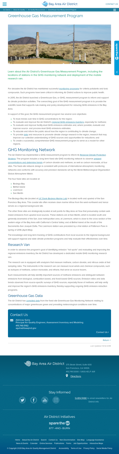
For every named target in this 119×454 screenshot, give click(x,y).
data (26, 134)
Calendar (34, 443)
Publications (59, 443)
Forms (68, 443)
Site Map (80, 439)
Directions (76, 376)
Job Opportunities (80, 443)
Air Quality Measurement (36, 10)
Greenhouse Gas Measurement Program (62, 10)
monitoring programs (69, 88)
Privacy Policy (88, 448)
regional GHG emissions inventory (68, 122)
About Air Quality (19, 10)
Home (17, 439)
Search (44, 439)
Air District (6, 10)
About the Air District (30, 439)
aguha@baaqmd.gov (26, 328)
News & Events (22, 443)
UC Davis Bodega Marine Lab (53, 198)
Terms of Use (76, 448)
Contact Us (112, 4)
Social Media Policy (104, 448)
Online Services (46, 443)
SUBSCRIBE (81, 398)
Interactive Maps (96, 443)
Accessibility (64, 448)
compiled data (33, 300)
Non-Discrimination (67, 439)
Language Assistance (95, 439)
